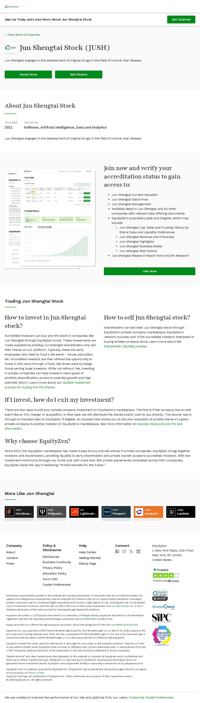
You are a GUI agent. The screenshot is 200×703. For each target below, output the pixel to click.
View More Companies (24, 34)
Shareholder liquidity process (125, 346)
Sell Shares (78, 74)
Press (10, 563)
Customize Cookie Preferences (151, 697)
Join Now (149, 271)
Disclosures (51, 556)
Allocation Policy (54, 573)
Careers (12, 558)
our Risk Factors (121, 606)
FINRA (88, 619)
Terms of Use (36, 672)
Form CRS (50, 579)
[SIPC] (161, 617)
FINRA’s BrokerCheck (126, 624)
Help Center (87, 552)
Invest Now (28, 74)
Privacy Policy (52, 568)
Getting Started (90, 558)
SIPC (94, 619)
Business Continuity (57, 562)
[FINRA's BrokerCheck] (164, 607)
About (10, 552)
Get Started (181, 19)
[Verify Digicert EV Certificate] (160, 595)
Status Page (87, 563)
